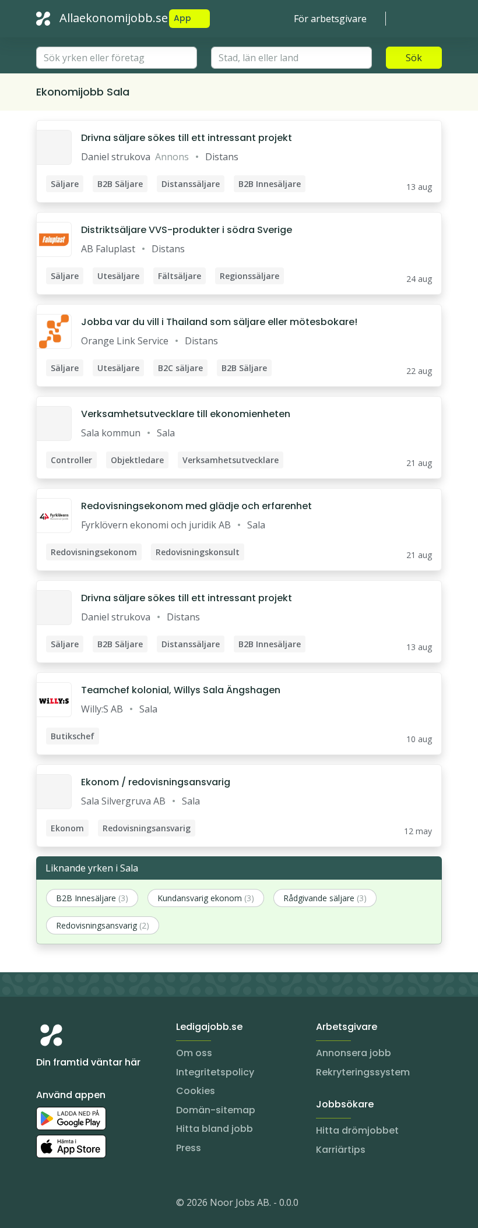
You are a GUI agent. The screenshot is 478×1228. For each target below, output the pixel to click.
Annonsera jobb (353, 1053)
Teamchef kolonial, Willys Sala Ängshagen (180, 690)
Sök (414, 57)
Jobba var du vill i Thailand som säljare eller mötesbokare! (219, 322)
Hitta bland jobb (214, 1128)
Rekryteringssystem (363, 1072)
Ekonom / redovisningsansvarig (155, 782)
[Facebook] (92, 1204)
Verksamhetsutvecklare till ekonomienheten (185, 414)
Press (188, 1148)
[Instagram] (45, 1204)
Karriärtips (340, 1149)
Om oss (194, 1053)
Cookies (195, 1091)
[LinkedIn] (68, 1204)
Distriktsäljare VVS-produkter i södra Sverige (186, 230)
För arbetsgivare (330, 18)
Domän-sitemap (215, 1110)
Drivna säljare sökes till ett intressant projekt (186, 137)
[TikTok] (115, 1204)
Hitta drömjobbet (357, 1130)
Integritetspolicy (215, 1072)
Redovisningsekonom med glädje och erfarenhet (196, 506)
